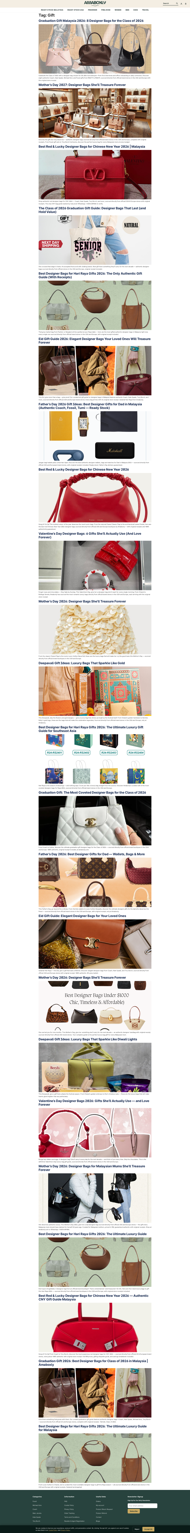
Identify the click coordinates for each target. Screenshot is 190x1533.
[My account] (181, 3)
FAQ (65, 1501)
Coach (35, 1509)
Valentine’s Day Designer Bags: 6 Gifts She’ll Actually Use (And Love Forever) (90, 535)
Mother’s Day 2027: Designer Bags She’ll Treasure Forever (82, 85)
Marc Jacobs (37, 1513)
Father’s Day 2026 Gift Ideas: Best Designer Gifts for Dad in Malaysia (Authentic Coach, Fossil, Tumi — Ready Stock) (90, 406)
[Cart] (185, 3)
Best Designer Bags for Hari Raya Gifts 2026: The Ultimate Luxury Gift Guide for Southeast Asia (91, 729)
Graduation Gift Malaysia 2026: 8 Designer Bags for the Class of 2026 (91, 21)
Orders (98, 1501)
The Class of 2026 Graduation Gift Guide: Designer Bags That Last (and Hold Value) (92, 210)
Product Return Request (104, 1509)
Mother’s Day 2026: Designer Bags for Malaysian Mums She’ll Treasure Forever (92, 1168)
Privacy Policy (69, 1509)
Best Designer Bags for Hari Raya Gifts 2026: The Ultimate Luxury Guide (93, 1234)
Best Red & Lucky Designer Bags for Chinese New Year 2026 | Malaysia (92, 146)
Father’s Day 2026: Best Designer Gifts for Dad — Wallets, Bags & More (92, 854)
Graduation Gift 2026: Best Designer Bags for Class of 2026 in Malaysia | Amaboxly (93, 1363)
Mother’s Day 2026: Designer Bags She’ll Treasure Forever (82, 601)
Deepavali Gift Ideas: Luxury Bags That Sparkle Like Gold (82, 663)
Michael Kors (37, 1505)
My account (100, 1505)
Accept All (148, 1529)
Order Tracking (69, 1513)
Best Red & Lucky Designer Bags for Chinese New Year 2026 (84, 469)
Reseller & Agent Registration (74, 1521)
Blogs (98, 1521)
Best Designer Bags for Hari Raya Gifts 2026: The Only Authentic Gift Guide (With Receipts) (90, 275)
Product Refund (101, 1513)
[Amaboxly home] (95, 4)
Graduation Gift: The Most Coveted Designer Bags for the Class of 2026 (92, 792)
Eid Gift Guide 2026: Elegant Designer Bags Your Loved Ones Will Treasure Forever (95, 340)
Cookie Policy (69, 1505)
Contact (99, 1517)
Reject (137, 1529)
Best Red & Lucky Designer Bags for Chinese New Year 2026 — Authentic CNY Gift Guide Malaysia (93, 1297)
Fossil (35, 1501)
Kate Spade (37, 1517)
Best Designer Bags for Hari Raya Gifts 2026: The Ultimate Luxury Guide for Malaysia (93, 1428)
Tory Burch (36, 1521)
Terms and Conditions (72, 1517)
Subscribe (134, 1511)
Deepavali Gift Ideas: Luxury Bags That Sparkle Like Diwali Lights (88, 1039)
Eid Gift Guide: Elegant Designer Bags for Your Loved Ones (82, 916)
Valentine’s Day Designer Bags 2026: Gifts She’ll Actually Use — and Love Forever (94, 1102)
